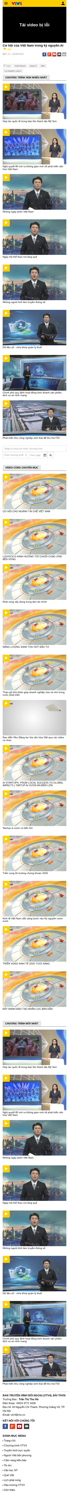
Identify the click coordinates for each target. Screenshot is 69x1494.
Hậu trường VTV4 (14, 1484)
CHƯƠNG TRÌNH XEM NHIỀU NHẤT (26, 77)
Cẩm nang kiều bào (15, 1460)
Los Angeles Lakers (12, 71)
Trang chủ (9, 1440)
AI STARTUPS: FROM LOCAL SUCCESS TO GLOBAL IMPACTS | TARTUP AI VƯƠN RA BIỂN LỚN (33, 784)
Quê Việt (9, 1475)
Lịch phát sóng (12, 1480)
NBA (43, 66)
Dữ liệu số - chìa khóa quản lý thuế (22, 347)
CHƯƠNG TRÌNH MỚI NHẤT (21, 1023)
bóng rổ (33, 66)
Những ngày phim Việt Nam (18, 211)
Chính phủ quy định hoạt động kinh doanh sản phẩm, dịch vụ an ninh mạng (32, 394)
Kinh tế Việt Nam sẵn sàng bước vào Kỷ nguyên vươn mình (33, 919)
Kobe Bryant (20, 66)
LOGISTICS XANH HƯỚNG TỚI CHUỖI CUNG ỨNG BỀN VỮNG (32, 557)
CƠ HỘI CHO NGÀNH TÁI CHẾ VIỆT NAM (26, 511)
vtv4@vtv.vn (18, 1414)
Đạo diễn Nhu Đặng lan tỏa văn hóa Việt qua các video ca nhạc (33, 738)
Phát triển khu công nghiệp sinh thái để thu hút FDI (31, 437)
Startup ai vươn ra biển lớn (18, 828)
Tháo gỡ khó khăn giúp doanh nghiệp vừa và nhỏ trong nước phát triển (34, 693)
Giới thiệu (9, 1489)
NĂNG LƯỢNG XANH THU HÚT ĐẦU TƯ (26, 646)
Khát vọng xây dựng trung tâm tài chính (25, 601)
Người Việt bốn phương (17, 1455)
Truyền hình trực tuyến (17, 1450)
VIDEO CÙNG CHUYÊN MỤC (21, 467)
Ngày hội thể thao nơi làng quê (20, 256)
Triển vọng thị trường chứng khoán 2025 (25, 873)
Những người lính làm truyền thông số (24, 302)
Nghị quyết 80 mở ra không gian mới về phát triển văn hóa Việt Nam (33, 167)
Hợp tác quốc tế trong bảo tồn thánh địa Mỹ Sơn (30, 121)
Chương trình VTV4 (15, 1445)
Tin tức (8, 1465)
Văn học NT (11, 1470)
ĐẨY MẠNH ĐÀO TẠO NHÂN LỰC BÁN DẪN (28, 1008)
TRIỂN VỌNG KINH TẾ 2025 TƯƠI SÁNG (26, 963)
